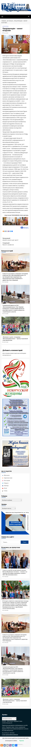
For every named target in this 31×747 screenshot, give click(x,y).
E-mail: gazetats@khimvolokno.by (10, 734)
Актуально (5, 26)
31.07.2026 (6, 313)
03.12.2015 (6, 33)
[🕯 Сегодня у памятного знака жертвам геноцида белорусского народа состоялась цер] (15, 590)
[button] (2, 16)
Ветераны (5, 566)
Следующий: (8, 244)
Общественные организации (15, 333)
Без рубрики (6, 597)
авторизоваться (7, 355)
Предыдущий (10, 239)
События (11, 566)
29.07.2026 (6, 342)
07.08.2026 (6, 282)
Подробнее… (20, 744)
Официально (12, 269)
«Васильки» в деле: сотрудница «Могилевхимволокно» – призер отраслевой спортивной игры (15, 338)
